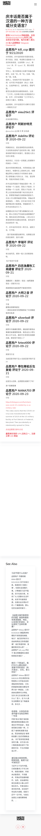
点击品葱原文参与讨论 (14, 429)
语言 (13, 32)
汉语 (20, 32)
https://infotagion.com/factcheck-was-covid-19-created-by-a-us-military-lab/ (18, 405)
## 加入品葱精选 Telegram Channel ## (17, 44)
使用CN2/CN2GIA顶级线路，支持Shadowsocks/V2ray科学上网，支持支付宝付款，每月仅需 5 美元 (20, 37)
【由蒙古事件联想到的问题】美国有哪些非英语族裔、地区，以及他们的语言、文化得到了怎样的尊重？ (20, 621)
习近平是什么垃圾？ (20, 573)
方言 (16, 32)
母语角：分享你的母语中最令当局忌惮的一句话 (20, 713)
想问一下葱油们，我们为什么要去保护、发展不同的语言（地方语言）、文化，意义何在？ (20, 667)
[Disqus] (20, 477)
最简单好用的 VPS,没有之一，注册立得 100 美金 (20, 434)
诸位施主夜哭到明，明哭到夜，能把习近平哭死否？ (20, 760)
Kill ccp (10, 29)
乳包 (10, 32)
